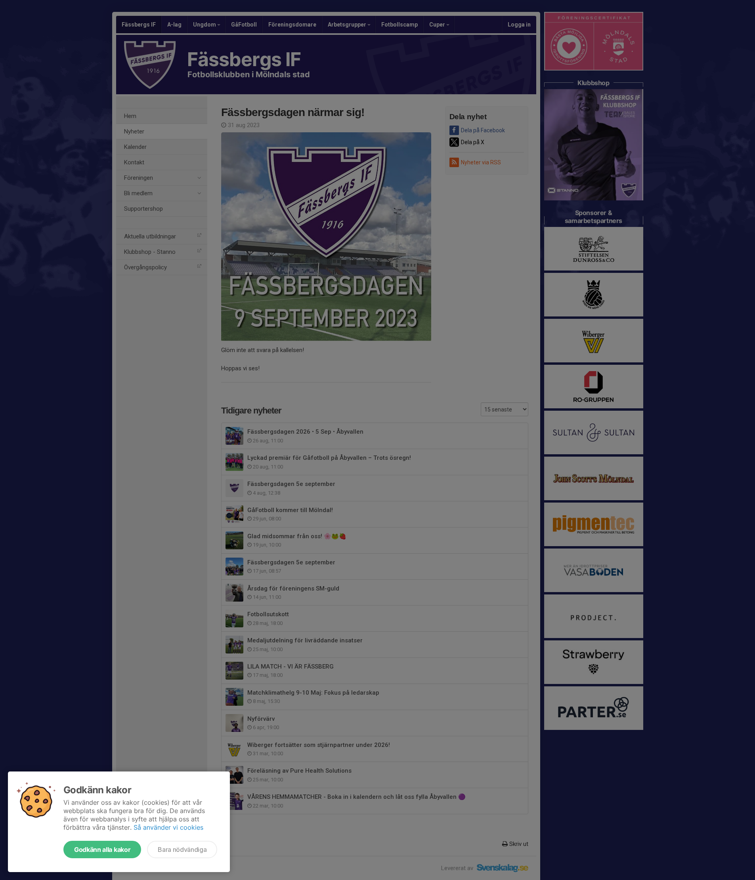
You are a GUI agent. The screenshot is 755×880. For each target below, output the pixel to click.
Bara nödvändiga (182, 849)
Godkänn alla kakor (102, 849)
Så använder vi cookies (168, 827)
